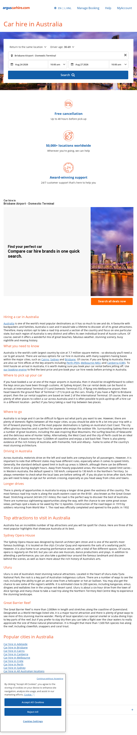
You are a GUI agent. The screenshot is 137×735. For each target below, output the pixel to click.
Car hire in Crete (13, 661)
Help (108, 8)
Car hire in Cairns (14, 651)
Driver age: (60, 47)
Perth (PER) (73, 362)
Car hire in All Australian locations (24, 671)
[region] (33, 703)
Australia (9, 323)
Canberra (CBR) (116, 362)
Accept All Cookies (33, 702)
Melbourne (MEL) (91, 362)
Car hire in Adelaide (15, 644)
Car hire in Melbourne (17, 657)
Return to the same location (26, 47)
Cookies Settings (33, 721)
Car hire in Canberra (16, 654)
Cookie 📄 (29, 694)
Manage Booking (88, 8)
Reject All (33, 711)
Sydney (54, 359)
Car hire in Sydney (15, 667)
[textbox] (68, 55)
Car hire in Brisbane (16, 647)
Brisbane (70, 359)
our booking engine (15, 369)
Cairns (45, 359)
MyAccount (124, 8)
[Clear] (125, 55)
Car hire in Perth (13, 664)
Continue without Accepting (50, 678)
